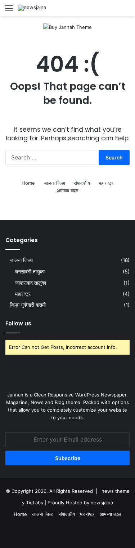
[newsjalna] (32, 8)
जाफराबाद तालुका (30, 283)
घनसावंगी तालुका (30, 271)
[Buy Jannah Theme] (67, 27)
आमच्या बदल (67, 190)
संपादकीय (82, 183)
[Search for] (126, 11)
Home (28, 183)
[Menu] (9, 11)
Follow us (18, 323)
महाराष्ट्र (106, 183)
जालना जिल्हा (54, 183)
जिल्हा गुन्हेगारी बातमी (28, 305)
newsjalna (102, 502)
